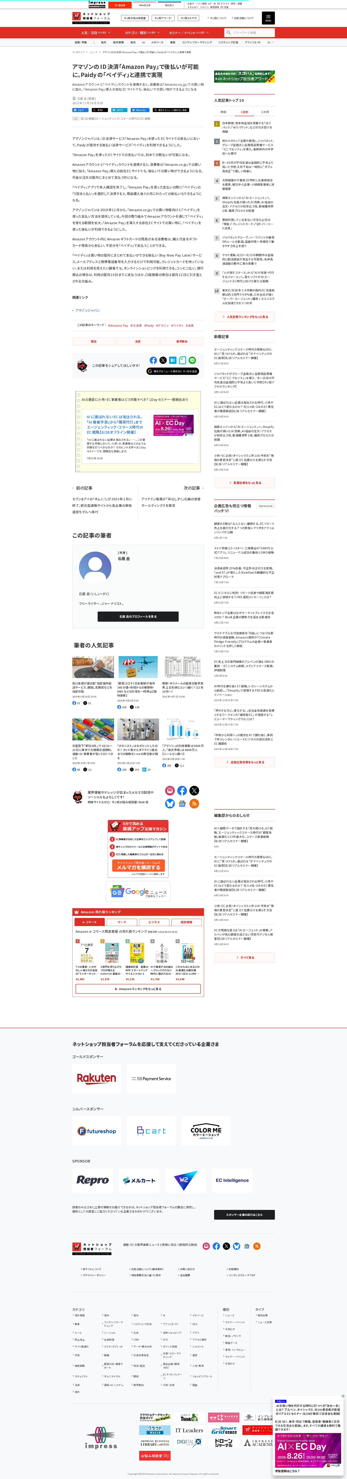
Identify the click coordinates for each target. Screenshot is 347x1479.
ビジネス (154, 922)
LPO (165, 1339)
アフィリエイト (253, 42)
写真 (77, 1355)
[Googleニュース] (182, 803)
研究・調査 (236, 4)
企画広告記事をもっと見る (247, 762)
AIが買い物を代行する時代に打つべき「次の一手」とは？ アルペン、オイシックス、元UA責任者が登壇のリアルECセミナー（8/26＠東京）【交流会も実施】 (308, 1410)
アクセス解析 (199, 1339)
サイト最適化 (82, 1346)
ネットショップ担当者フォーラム (91, 18)
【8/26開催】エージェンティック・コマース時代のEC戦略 (115, 119)
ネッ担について (218, 18)
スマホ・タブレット (113, 1346)
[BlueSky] (170, 803)
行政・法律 (168, 1385)
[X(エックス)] (194, 791)
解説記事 (263, 1315)
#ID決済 (136, 325)
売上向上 (80, 1339)
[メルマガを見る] (206, 1246)
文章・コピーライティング (172, 1355)
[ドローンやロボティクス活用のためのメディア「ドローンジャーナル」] (223, 1444)
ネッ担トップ (78, 52)
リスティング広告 (228, 42)
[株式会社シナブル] (232, 1181)
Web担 (143, 802)
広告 (136, 1332)
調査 (194, 1385)
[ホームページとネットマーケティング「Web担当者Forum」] (223, 1419)
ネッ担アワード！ (163, 18)
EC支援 (224, 7)
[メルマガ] (170, 791)
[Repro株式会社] (92, 1181)
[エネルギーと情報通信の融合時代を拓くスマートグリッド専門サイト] (223, 1431)
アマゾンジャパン (88, 310)
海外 (103, 42)
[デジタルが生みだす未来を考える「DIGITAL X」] (189, 1444)
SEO (194, 1324)
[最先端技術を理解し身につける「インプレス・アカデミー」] (258, 1444)
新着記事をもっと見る (247, 483)
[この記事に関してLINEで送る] (192, 360)
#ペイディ (177, 325)
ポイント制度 (170, 1346)
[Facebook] (182, 791)
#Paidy (149, 325)
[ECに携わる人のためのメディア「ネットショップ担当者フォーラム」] (258, 1431)
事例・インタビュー (235, 1349)
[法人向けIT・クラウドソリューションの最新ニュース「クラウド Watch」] (155, 1431)
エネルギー (193, 7)
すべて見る (247, 957)
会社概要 (185, 1275)
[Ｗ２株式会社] (185, 1181)
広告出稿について (244, 18)
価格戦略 (80, 1365)
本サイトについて (92, 1269)
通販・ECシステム (113, 1385)
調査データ (231, 1342)
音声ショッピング (172, 1332)
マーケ (122, 922)
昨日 (223, 112)
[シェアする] (153, 360)
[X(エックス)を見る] (226, 1246)
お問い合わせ (187, 1269)
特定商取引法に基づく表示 (146, 1275)
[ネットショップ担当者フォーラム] (91, 1251)
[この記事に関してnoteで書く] (182, 360)
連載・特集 (81, 42)
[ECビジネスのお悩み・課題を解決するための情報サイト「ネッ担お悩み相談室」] (155, 1457)
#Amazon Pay (118, 325)
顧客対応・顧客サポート (113, 1365)
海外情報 (118, 42)
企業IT (190, 4)
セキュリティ (81, 1376)
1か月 (265, 112)
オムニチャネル (112, 1376)
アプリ (195, 1332)
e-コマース (89, 922)
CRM (136, 1339)
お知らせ (230, 1329)
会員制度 (109, 1339)
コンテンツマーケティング (197, 42)
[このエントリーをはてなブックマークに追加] (172, 360)
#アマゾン (162, 325)
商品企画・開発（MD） (171, 1365)
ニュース (93, 52)
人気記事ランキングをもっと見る (247, 317)
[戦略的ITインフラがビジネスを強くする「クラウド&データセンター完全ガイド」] (155, 1419)
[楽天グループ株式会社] (96, 1079)
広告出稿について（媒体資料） (147, 1269)
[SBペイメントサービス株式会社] (151, 1079)
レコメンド (198, 1346)
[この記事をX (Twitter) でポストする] (163, 360)
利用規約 (234, 1269)
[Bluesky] (236, 1246)
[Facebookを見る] (216, 1246)
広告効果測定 (141, 1355)
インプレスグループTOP (242, 1275)
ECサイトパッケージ (172, 1376)
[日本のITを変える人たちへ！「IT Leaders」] (189, 1431)
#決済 (189, 325)
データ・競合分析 (142, 1346)
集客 (173, 42)
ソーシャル (109, 1332)
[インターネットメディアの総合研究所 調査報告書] (258, 1419)
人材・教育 (198, 1365)
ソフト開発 (201, 4)
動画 (106, 1355)
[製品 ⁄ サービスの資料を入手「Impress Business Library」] (155, 1444)
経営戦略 (186, 922)
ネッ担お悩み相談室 (135, 18)
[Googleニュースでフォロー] (246, 1246)
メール (78, 1332)
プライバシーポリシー (94, 1275)
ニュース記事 (265, 1322)
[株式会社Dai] (151, 1131)
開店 (136, 1376)
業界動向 (138, 1385)
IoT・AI (212, 4)
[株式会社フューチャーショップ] (96, 1131)
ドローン (204, 7)
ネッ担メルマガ (188, 18)
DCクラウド (223, 4)
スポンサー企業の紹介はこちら (244, 1215)
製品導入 (169, 5)
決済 (77, 1385)
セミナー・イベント (235, 1322)
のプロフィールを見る (138, 616)
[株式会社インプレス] (101, 1438)
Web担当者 (145, 5)
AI (143, 42)
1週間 (244, 112)
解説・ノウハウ (233, 1336)
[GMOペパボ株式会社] (206, 1131)
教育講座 (214, 7)
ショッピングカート (202, 1376)
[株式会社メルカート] (139, 1181)
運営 (194, 1355)
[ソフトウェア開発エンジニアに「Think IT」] (189, 1419)
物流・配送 (139, 1365)
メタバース (157, 42)
